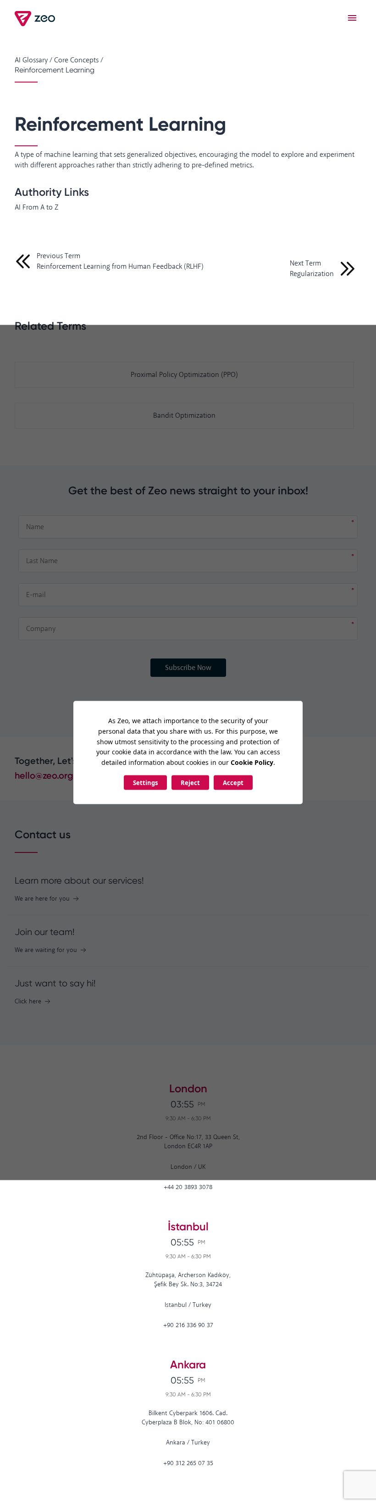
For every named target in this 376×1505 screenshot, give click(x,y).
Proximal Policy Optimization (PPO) (184, 375)
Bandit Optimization (184, 416)
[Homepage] (35, 18)
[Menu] (352, 18)
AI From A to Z (36, 207)
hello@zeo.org (44, 775)
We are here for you (42, 899)
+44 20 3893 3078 (188, 1187)
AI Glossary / (33, 60)
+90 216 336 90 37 (188, 1325)
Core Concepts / (78, 60)
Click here (28, 1001)
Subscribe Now (188, 668)
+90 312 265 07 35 (188, 1463)
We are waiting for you (46, 950)
